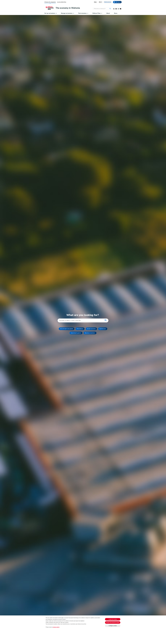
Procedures (80, 328)
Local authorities (61, 2)
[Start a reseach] (110, 9)
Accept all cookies (113, 619)
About (108, 13)
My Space (118, 2)
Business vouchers (90, 333)
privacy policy (56, 627)
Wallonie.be (107, 2)
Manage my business (66, 13)
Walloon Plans (96, 13)
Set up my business (49, 13)
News (115, 13)
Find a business (82, 13)
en (100, 2)
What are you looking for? (83, 315)
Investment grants (76, 333)
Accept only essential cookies (112, 622)
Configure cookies (113, 625)
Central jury (103, 328)
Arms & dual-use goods (66, 328)
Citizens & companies (50, 2)
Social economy (91, 328)
